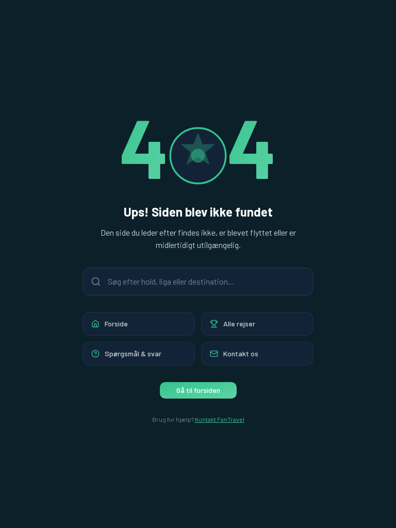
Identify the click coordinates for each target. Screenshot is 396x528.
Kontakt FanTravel (219, 419)
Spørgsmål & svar (133, 353)
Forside (116, 323)
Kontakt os (240, 353)
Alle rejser (239, 323)
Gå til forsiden (198, 390)
